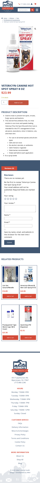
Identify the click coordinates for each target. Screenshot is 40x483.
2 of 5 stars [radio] (8, 199)
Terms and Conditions (20, 438)
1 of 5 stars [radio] (5, 199)
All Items (11, 18)
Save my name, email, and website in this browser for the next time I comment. (19, 234)
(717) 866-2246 (20, 382)
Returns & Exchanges (20, 431)
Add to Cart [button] (10, 296)
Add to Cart (18, 103)
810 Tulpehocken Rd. (20, 378)
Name (7, 215)
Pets (17, 18)
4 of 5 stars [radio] (13, 199)
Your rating (8, 196)
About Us (20, 456)
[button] (37, 9)
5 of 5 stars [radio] (16, 199)
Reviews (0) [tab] (9, 168)
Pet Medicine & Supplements (12, 20)
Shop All (20, 459)
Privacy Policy (20, 434)
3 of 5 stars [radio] (11, 199)
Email (7, 222)
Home (5, 18)
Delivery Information (20, 427)
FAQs (20, 423)
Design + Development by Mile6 (20, 472)
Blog (20, 463)
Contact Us (20, 446)
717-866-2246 (25, 4)
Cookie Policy (20, 442)
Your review (9, 203)
